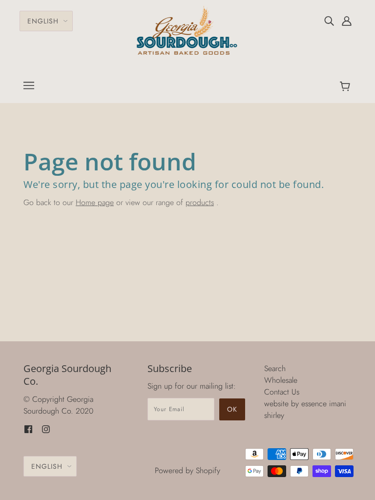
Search (275, 368)
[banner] (188, 29)
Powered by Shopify (187, 470)
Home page (95, 202)
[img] (329, 20)
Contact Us (281, 391)
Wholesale (280, 380)
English (43, 21)
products (200, 202)
